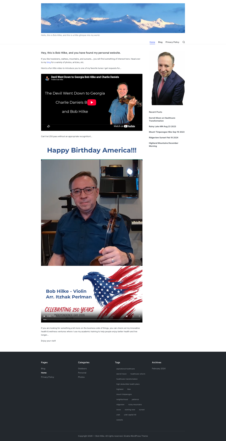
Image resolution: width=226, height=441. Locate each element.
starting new (130, 410)
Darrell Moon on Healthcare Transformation (162, 119)
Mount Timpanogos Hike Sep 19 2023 (167, 132)
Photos (81, 377)
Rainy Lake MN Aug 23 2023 (162, 126)
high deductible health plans (128, 384)
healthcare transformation (127, 379)
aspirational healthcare (125, 369)
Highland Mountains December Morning (163, 144)
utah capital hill (130, 415)
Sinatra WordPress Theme (136, 436)
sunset (142, 410)
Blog (43, 368)
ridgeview (120, 404)
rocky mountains (135, 404)
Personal (82, 372)
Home (44, 372)
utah (118, 415)
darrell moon (121, 374)
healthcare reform (138, 374)
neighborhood (122, 399)
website (119, 420)
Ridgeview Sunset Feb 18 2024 (163, 137)
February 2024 (159, 368)
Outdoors (82, 368)
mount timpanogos (124, 394)
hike (129, 389)
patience (135, 399)
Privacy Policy (47, 377)
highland (119, 389)
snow (118, 410)
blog (49, 62)
